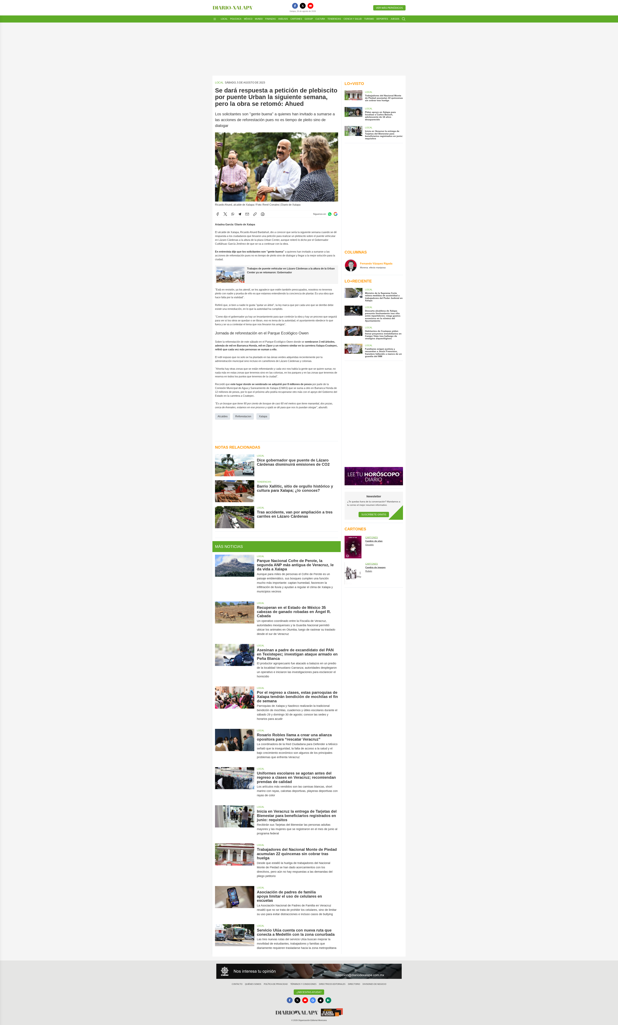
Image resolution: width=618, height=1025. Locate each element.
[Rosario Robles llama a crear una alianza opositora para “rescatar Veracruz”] (234, 746)
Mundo (259, 19)
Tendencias (334, 19)
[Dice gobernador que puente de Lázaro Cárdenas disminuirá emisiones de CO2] (234, 465)
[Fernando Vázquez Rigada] (351, 265)
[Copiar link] (255, 214)
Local (224, 19)
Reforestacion (243, 416)
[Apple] (320, 1000)
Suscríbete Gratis (373, 514)
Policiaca (235, 19)
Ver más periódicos (389, 7)
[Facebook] (295, 6)
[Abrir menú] (214, 19)
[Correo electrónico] (247, 214)
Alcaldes (223, 416)
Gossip (309, 19)
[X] (303, 6)
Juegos (395, 19)
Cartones (296, 19)
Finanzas (270, 19)
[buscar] (404, 19)
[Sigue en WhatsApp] (329, 214)
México (248, 19)
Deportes (382, 19)
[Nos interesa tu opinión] (309, 971)
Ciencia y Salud (353, 19)
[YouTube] (310, 6)
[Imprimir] (262, 214)
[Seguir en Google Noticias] (335, 214)
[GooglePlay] (328, 1000)
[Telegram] (240, 214)
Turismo (369, 19)
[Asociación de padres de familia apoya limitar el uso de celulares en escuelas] (234, 903)
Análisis (283, 19)
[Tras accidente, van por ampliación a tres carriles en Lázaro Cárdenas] (234, 517)
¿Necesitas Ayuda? (308, 992)
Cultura (320, 19)
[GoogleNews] (313, 1000)
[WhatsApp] (232, 214)
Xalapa (263, 416)
